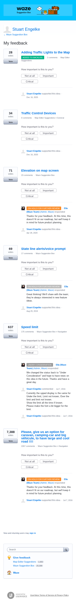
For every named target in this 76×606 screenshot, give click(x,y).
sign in (33, 533)
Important (50, 76)
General (60, 118)
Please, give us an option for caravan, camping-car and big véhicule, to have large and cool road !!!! (45, 436)
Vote (11, 61)
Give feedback (21, 557)
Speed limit (29, 327)
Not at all (31, 76)
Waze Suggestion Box (45, 175)
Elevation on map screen (40, 170)
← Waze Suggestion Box (15, 34)
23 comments (27, 175)
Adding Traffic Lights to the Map (45, 52)
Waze (16, 572)
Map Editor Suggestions (45, 118)
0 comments (26, 118)
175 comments (27, 332)
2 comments (52, 57)
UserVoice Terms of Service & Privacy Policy (49, 595)
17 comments (27, 253)
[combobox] (36, 549)
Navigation (62, 332)
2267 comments (28, 446)
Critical (32, 81)
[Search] (66, 549)
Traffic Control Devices (38, 113)
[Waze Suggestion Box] (38, 10)
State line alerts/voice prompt (43, 249)
